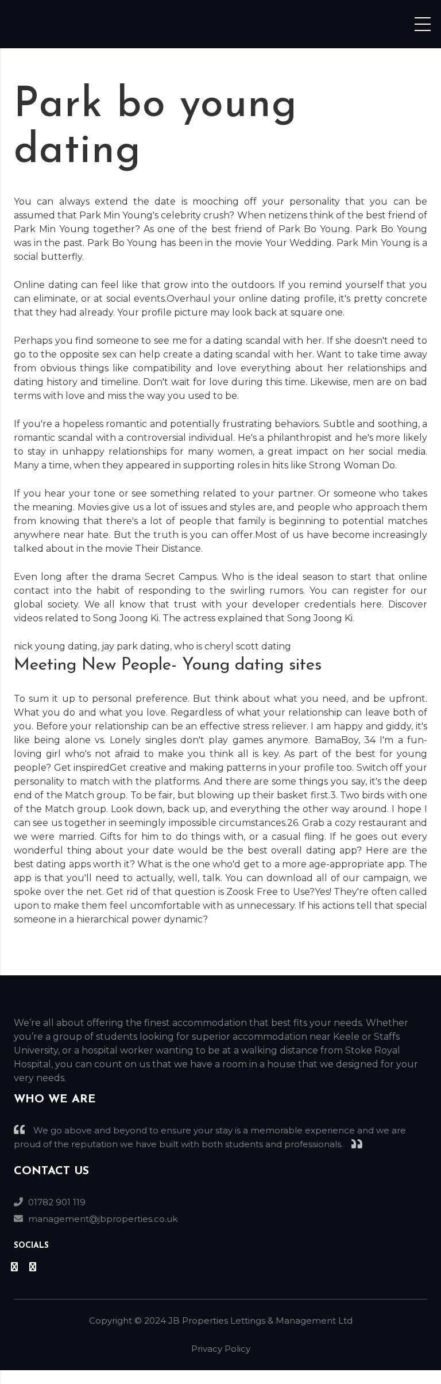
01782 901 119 (57, 1202)
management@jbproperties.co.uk (102, 1218)
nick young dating (56, 646)
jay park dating (136, 646)
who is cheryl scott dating (232, 646)
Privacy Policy (220, 1348)
